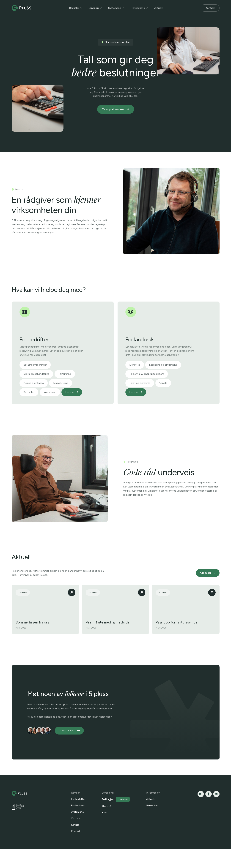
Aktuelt (158, 7)
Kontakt (210, 7)
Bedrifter (74, 7)
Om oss (75, 818)
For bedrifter (78, 798)
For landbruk (78, 805)
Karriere (75, 824)
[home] (21, 8)
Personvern (152, 805)
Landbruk (94, 7)
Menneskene (137, 7)
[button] (75, 8)
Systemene (114, 7)
